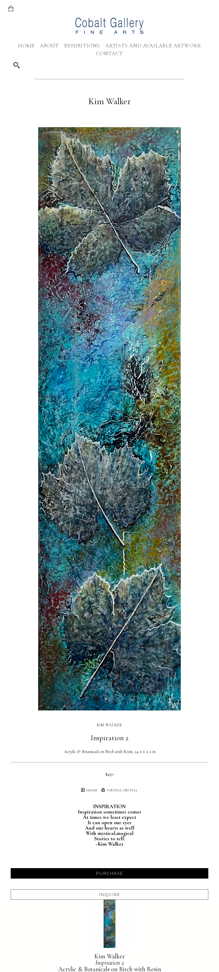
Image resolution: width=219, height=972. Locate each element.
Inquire (109, 894)
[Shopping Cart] (11, 8)
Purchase (109, 873)
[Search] (16, 65)
